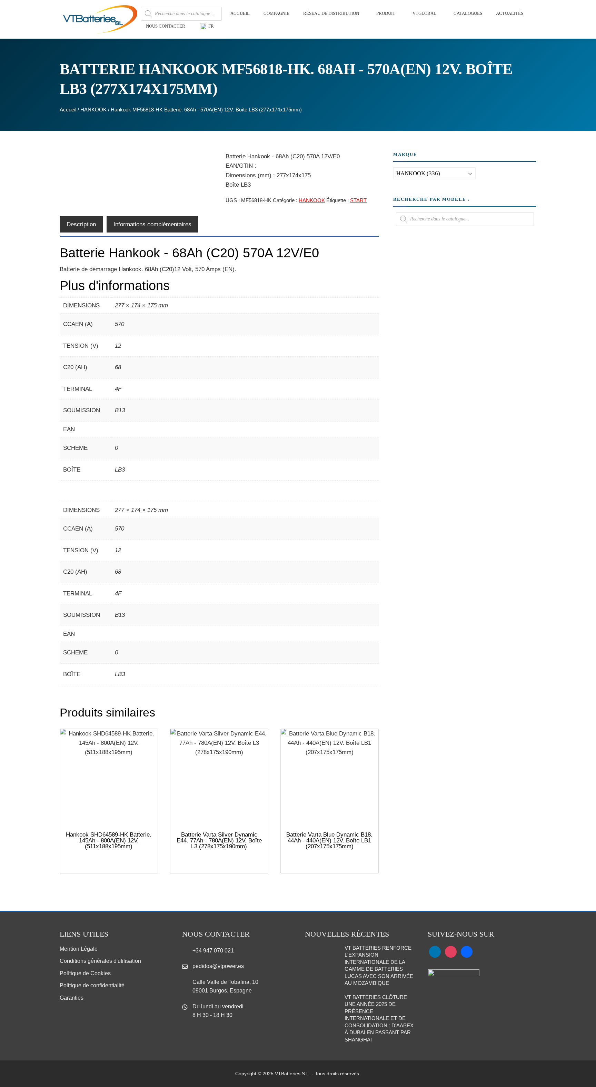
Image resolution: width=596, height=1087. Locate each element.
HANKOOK (93, 109)
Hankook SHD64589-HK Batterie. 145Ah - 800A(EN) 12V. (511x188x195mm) (108, 840)
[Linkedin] (435, 951)
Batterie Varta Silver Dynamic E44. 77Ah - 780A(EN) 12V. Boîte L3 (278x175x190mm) (219, 840)
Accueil (68, 109)
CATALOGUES (468, 13)
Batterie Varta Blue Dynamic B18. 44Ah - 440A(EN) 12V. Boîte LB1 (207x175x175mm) (329, 840)
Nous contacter (165, 26)
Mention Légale (79, 949)
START (358, 200)
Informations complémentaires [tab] (152, 224)
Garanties (71, 998)
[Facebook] (467, 951)
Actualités (509, 13)
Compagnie (276, 13)
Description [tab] (81, 224)
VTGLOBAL (424, 13)
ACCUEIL (240, 13)
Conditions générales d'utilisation (100, 961)
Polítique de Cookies (85, 973)
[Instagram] (451, 951)
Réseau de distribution (331, 13)
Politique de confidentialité (92, 985)
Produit (385, 13)
